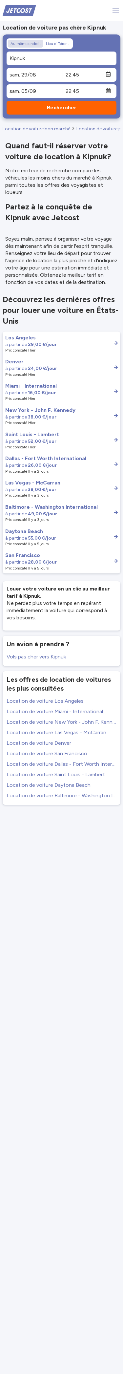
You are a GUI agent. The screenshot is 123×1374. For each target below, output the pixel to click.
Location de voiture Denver (39, 743)
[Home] (19, 10)
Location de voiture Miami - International (55, 711)
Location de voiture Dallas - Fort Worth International (61, 764)
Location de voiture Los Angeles (45, 701)
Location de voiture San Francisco (47, 753)
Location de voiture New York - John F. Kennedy (61, 722)
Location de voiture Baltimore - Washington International (61, 795)
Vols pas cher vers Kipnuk (36, 657)
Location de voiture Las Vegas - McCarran (56, 732)
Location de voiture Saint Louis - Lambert (56, 774)
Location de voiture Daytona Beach (49, 785)
